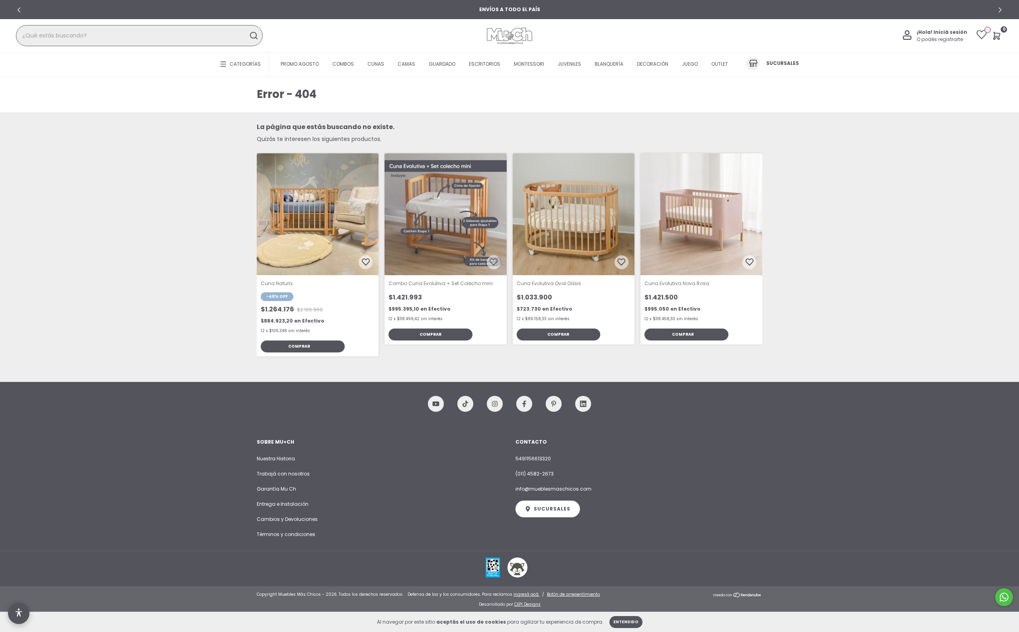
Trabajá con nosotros (283, 473)
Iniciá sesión (950, 32)
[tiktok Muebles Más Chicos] (465, 404)
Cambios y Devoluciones (287, 519)
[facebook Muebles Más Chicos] (524, 404)
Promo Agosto (300, 64)
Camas (406, 64)
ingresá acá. (526, 594)
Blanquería (609, 64)
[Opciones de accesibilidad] (18, 613)
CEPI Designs (527, 604)
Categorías (245, 64)
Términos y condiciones (286, 534)
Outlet (719, 64)
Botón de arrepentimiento (573, 594)
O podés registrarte (940, 39)
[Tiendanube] (737, 595)
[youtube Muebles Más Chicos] (436, 404)
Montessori (529, 64)
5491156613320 (533, 458)
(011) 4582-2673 (534, 473)
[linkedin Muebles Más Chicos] (583, 404)
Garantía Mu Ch (276, 488)
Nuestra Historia (276, 458)
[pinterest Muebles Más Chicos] (554, 404)
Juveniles (569, 64)
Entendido (625, 622)
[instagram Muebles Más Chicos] (495, 404)
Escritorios (484, 64)
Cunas (375, 64)
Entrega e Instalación (282, 504)
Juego (690, 64)
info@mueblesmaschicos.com (553, 488)
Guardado (442, 64)
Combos (343, 64)
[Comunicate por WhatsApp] (1004, 597)
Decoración (652, 64)
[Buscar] (253, 36)
